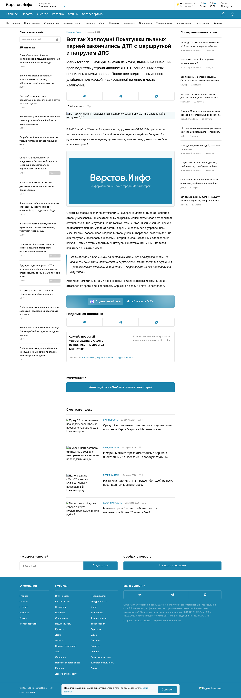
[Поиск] (233, 14)
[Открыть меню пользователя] (223, 14)
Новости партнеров (65, 646)
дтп (83, 358)
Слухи (94, 635)
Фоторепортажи (92, 14)
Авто (79, 32)
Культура (95, 646)
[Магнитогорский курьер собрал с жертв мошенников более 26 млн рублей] (82, 511)
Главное (12, 14)
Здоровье (96, 629)
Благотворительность (102, 662)
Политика (114, 23)
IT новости (89, 23)
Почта (94, 668)
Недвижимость (183, 23)
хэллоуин (90, 358)
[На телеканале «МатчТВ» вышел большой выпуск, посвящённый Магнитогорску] (82, 484)
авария (99, 358)
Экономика (129, 23)
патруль (119, 358)
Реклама (58, 14)
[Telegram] (172, 595)
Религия (59, 668)
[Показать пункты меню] (232, 23)
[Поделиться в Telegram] (121, 96)
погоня (127, 358)
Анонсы (59, 640)
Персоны (95, 640)
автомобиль (109, 358)
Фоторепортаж (164, 23)
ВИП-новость (13, 23)
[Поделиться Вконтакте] (84, 96)
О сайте (42, 14)
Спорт (102, 23)
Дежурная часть (71, 23)
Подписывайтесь (108, 301)
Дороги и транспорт (65, 673)
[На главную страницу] (19, 5)
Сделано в (27, 692)
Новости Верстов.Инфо (67, 662)
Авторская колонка (101, 657)
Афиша (73, 14)
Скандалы (60, 657)
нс (133, 358)
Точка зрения (202, 23)
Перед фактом (32, 23)
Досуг (58, 635)
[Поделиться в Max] (156, 96)
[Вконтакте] (140, 595)
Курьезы (217, 23)
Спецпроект (145, 23)
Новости (27, 14)
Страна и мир (51, 23)
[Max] (205, 595)
